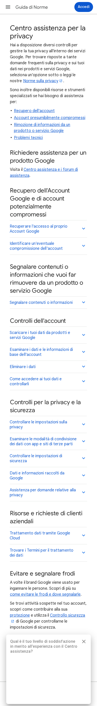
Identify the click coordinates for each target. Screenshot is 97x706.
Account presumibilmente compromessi (49, 117)
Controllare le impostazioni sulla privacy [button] (38, 425)
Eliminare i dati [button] (23, 366)
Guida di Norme (31, 7)
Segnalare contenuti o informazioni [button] (41, 302)
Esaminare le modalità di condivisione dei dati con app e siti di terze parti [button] (43, 442)
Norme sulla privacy (40, 80)
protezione (20, 615)
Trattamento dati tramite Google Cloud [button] (40, 536)
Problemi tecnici (28, 137)
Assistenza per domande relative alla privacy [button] (43, 493)
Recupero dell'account (34, 110)
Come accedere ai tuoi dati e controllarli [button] (36, 381)
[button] (8, 7)
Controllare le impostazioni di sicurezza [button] (36, 458)
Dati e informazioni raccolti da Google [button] (37, 476)
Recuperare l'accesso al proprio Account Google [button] (38, 229)
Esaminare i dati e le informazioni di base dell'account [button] (41, 352)
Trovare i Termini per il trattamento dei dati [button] (41, 553)
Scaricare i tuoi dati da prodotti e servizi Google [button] (40, 335)
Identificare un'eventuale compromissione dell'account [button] (36, 246)
